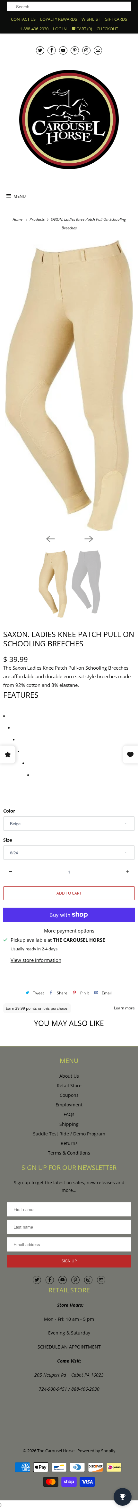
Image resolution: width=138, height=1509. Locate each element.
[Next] (88, 538)
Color (9, 811)
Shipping (69, 1124)
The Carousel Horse (56, 1450)
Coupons (69, 1095)
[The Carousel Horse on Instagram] (86, 50)
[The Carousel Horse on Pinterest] (75, 50)
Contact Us (23, 19)
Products (38, 219)
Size (7, 840)
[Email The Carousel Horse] (98, 50)
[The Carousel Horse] (69, 119)
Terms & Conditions (69, 1153)
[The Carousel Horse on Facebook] (51, 50)
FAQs (69, 1114)
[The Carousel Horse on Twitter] (40, 50)
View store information (36, 960)
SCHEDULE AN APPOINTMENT (69, 1347)
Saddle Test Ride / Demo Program (69, 1134)
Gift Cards (116, 19)
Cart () (83, 29)
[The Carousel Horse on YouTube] (63, 50)
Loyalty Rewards (58, 19)
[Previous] (50, 538)
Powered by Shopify (96, 1450)
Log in (60, 29)
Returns (69, 1143)
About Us (69, 1076)
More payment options (69, 930)
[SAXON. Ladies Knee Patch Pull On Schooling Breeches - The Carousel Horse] (69, 385)
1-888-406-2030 (34, 29)
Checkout (107, 29)
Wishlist (91, 19)
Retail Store (69, 1085)
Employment (69, 1105)
